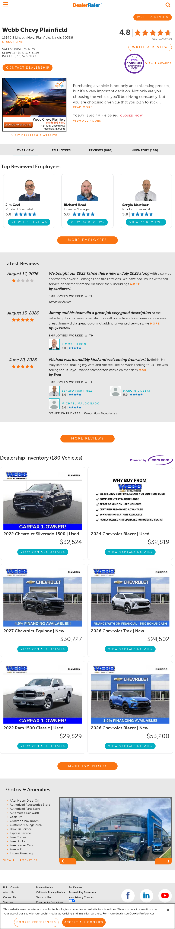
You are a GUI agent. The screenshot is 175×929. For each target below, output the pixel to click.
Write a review (150, 47)
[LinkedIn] (146, 895)
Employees (61, 150)
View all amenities (20, 860)
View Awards (158, 63)
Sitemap (8, 902)
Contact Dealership (28, 67)
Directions (12, 41)
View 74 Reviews (146, 222)
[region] (87, 916)
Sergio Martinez (77, 390)
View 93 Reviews (88, 222)
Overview (25, 150)
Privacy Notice (44, 887)
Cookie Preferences (36, 922)
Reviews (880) (100, 150)
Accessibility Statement (82, 892)
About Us (8, 892)
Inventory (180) (144, 150)
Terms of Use (43, 897)
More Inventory (87, 766)
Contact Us (9, 897)
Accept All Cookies (84, 922)
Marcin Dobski (136, 390)
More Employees (87, 240)
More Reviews (87, 438)
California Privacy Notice (50, 892)
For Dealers (75, 887)
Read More (82, 107)
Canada (14, 887)
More (135, 284)
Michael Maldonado (81, 403)
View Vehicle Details (43, 551)
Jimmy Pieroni (75, 344)
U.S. (6, 887)
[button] (67, 861)
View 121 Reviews (29, 222)
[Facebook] (128, 895)
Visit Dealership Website (34, 135)
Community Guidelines (49, 902)
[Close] (168, 910)
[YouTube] (165, 895)
